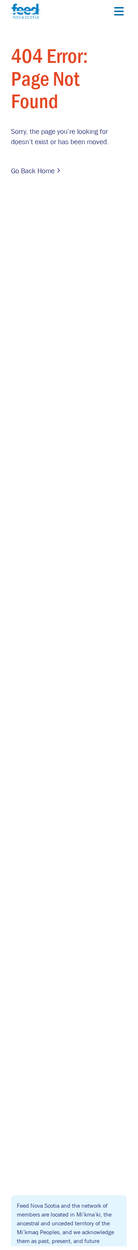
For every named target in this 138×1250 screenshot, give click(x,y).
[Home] (25, 11)
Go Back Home (33, 171)
